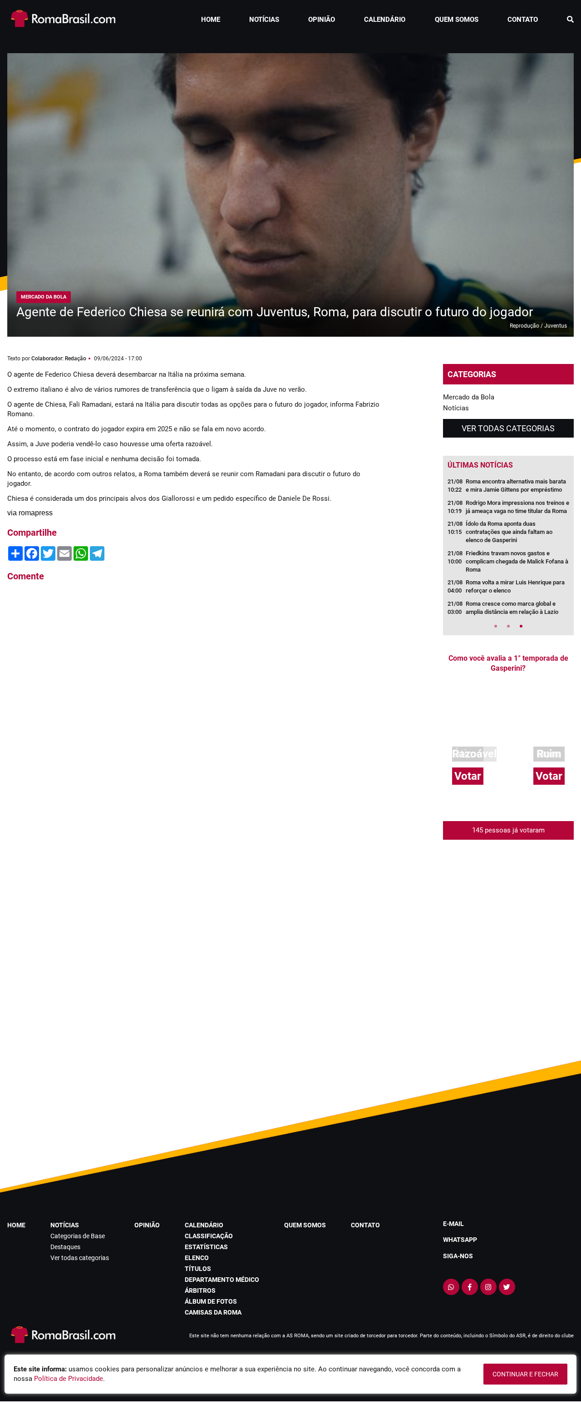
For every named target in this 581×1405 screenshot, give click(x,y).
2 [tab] (508, 626)
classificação (209, 1236)
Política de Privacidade (68, 1379)
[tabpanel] (508, 550)
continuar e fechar (525, 1374)
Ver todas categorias (508, 428)
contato (522, 19)
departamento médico (222, 1279)
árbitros (200, 1290)
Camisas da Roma (213, 1312)
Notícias (456, 408)
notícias (264, 19)
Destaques (65, 1247)
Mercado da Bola (468, 397)
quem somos (456, 19)
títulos (198, 1268)
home (210, 19)
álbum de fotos (211, 1301)
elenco (197, 1257)
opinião (321, 19)
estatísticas (206, 1247)
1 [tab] (496, 626)
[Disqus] (193, 711)
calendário (384, 19)
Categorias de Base (77, 1236)
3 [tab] (521, 626)
